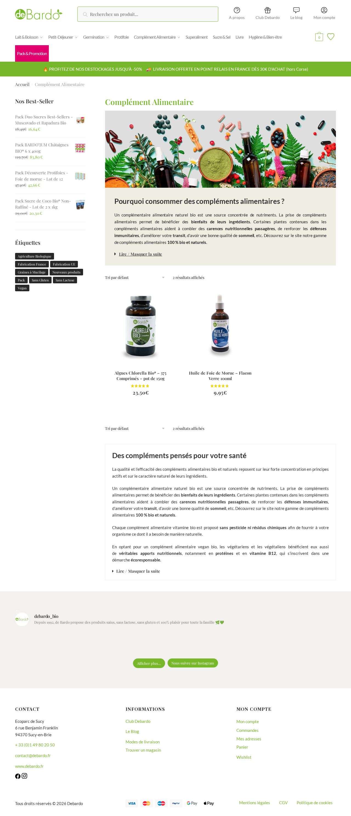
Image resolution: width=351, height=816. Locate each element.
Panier (242, 746)
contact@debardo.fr (33, 755)
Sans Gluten (40, 280)
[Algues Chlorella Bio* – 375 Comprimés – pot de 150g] (141, 324)
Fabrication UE (64, 264)
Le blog (296, 17)
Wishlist (243, 757)
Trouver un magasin (143, 749)
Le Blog (132, 731)
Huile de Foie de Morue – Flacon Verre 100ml (220, 375)
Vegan (22, 288)
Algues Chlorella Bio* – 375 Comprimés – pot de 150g (140, 375)
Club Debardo (268, 17)
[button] (220, 254)
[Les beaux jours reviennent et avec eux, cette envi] (115, 643)
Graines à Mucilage (32, 272)
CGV (283, 802)
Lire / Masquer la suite (140, 254)
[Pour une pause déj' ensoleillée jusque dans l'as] (196, 643)
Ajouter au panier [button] (140, 408)
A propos (237, 17)
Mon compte (324, 17)
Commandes (247, 730)
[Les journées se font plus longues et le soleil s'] (155, 643)
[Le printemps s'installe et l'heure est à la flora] (236, 643)
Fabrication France (32, 264)
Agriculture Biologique (34, 256)
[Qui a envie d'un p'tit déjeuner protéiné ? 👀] (75, 643)
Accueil (22, 84)
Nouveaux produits (66, 272)
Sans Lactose (65, 280)
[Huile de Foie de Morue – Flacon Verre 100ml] (220, 324)
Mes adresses (248, 738)
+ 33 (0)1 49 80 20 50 (35, 744)
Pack (21, 280)
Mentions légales (254, 802)
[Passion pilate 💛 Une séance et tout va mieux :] (317, 643)
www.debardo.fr (29, 766)
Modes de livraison (143, 741)
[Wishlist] (168, 297)
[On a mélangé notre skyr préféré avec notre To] (277, 643)
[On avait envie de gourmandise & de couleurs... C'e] (34, 643)
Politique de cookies (315, 802)
